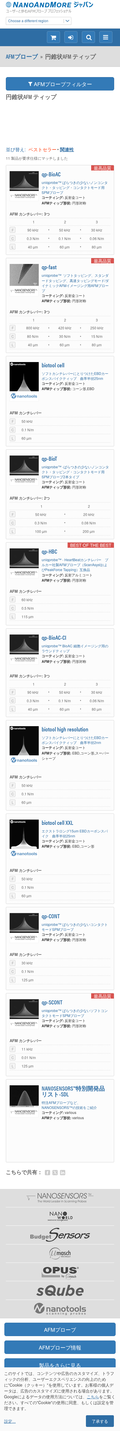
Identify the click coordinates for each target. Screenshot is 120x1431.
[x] (55, 1172)
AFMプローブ (22, 56)
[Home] (56, 7)
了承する (100, 1421)
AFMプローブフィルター (62, 84)
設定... (10, 1421)
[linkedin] (62, 1172)
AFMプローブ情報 (60, 1347)
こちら (93, 1396)
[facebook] (47, 1172)
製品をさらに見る (60, 1365)
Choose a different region (28, 20)
